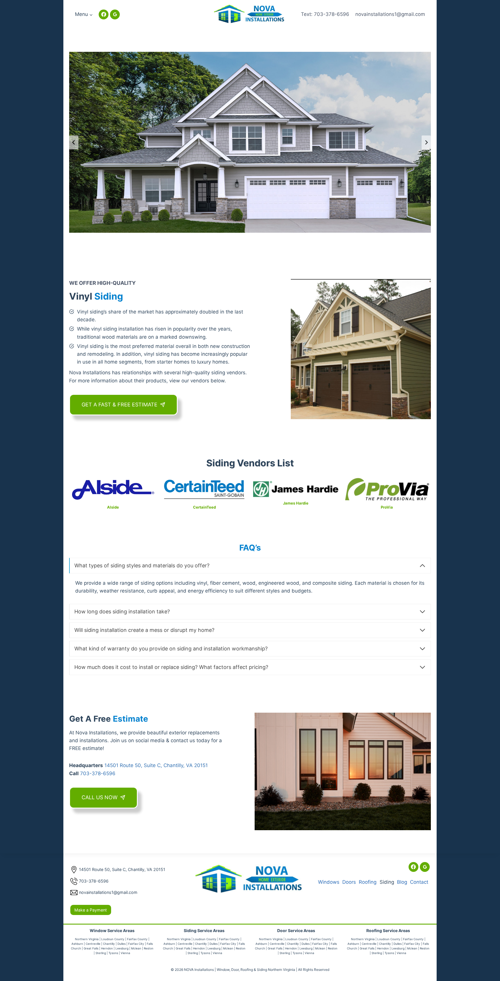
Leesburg (121, 948)
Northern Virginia (87, 939)
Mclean (136, 948)
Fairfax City (136, 943)
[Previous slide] (73, 142)
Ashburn (77, 943)
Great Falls (91, 948)
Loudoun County (112, 939)
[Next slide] (426, 142)
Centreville (93, 943)
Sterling (100, 953)
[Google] (115, 14)
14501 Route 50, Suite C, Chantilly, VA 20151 (156, 765)
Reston (148, 948)
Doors (349, 882)
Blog (402, 882)
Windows (328, 882)
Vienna (125, 953)
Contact (419, 882)
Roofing (367, 882)
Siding (387, 882)
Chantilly (109, 943)
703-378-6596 (97, 773)
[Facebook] (104, 14)
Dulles (121, 943)
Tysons (113, 953)
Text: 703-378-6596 (325, 14)
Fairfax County (137, 939)
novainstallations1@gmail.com (390, 14)
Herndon (107, 948)
